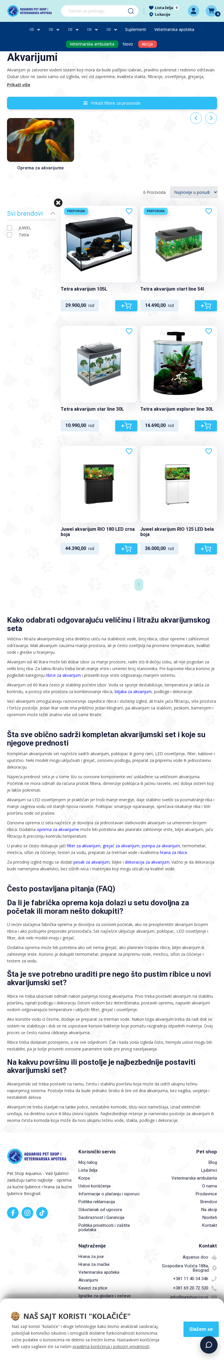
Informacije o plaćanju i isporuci (108, 1193)
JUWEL (25, 228)
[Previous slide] (196, 118)
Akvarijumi (88, 1280)
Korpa (84, 1178)
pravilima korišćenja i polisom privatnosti (111, 1346)
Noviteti (209, 1217)
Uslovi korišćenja (94, 1186)
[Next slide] (211, 118)
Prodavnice (206, 1193)
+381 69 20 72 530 (190, 1288)
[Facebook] (13, 1213)
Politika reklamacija (96, 1201)
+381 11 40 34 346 (190, 1278)
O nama (209, 1186)
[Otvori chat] (209, 1345)
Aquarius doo (195, 1257)
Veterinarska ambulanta (194, 1178)
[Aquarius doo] (31, 11)
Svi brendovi (25, 213)
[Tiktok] (42, 1213)
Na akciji (209, 1209)
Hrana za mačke (94, 1264)
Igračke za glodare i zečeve (104, 1295)
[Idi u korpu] (211, 11)
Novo (128, 44)
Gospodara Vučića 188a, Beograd (185, 1268)
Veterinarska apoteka (174, 29)
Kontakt (209, 1225)
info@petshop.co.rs (189, 1297)
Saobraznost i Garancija (101, 1217)
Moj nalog (87, 1162)
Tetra (24, 235)
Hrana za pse (91, 1256)
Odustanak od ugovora (100, 1209)
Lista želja (87, 1170)
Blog (213, 1162)
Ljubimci (209, 1170)
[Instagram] (27, 1213)
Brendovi (208, 1201)
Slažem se (201, 1329)
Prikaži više (18, 84)
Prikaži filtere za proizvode (114, 103)
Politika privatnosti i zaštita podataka (104, 1227)
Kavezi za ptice (92, 1288)
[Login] (193, 11)
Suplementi (135, 29)
